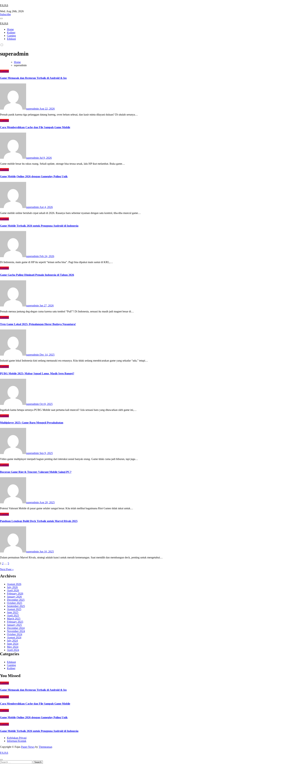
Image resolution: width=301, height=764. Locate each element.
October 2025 (14, 602)
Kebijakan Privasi (16, 737)
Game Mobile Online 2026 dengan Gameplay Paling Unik (34, 176)
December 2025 (16, 599)
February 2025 (15, 621)
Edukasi (11, 38)
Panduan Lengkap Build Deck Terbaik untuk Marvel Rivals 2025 (39, 521)
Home (10, 29)
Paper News (27, 746)
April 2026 (13, 590)
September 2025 (16, 606)
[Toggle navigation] (1, 18)
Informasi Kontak (16, 740)
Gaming (11, 35)
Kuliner (11, 32)
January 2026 (14, 596)
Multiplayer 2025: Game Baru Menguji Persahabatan (31, 422)
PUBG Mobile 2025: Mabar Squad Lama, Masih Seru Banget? (37, 373)
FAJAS (4, 5)
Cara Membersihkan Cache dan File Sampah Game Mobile (35, 127)
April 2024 (13, 649)
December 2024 (16, 628)
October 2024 (14, 634)
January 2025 (14, 624)
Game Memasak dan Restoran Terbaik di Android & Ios (33, 77)
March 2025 (13, 618)
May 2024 (12, 646)
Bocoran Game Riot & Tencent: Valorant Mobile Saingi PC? (35, 471)
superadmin (32, 108)
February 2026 (15, 593)
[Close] (1, 759)
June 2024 (12, 643)
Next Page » (7, 569)
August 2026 (14, 584)
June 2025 (12, 612)
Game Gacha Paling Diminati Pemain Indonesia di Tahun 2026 (37, 274)
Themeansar (45, 746)
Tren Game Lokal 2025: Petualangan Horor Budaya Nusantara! (38, 324)
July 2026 (12, 587)
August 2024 (14, 637)
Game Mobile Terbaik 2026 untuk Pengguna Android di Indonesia (39, 225)
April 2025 (13, 615)
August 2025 (14, 609)
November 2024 (16, 631)
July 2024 (12, 640)
